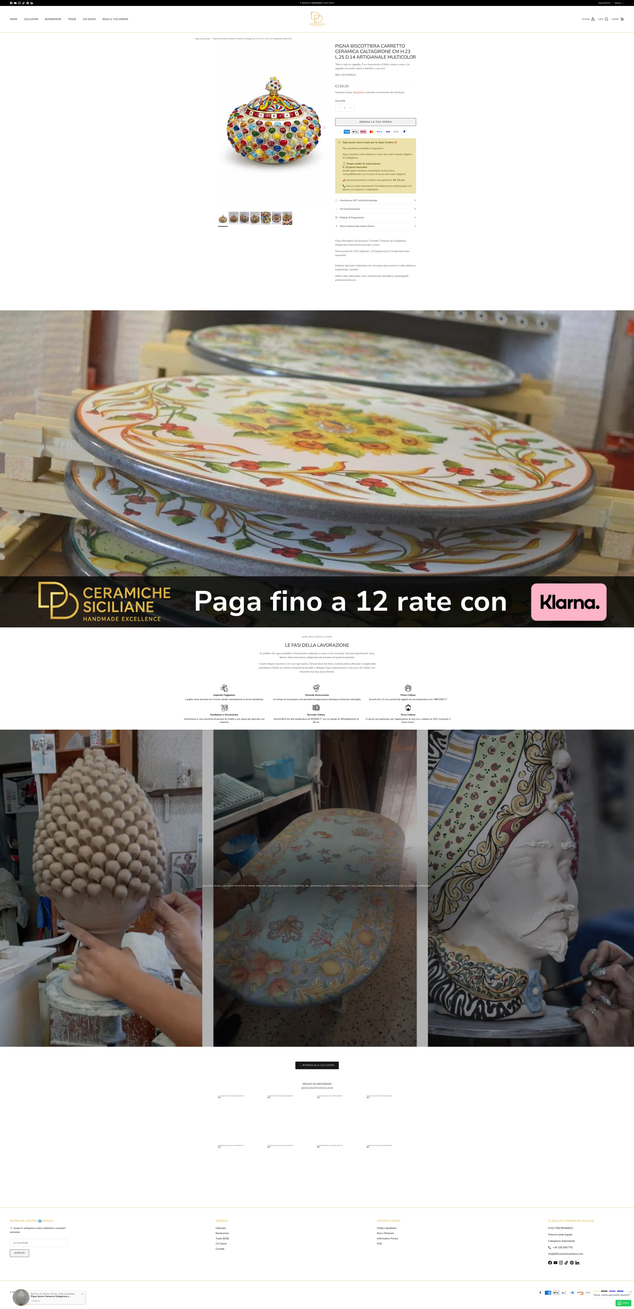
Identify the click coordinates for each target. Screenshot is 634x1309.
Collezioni (221, 1228)
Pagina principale (202, 38)
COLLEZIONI (31, 19)
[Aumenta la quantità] (351, 107)
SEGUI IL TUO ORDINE (115, 19)
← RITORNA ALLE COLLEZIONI (317, 1065)
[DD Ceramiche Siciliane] (317, 19)
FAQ (379, 1243)
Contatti (220, 1249)
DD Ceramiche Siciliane (27, 1292)
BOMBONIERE (53, 19)
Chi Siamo (221, 1243)
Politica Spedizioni (387, 1228)
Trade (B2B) (222, 1238)
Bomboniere (222, 1233)
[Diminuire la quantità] (338, 107)
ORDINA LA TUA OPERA (375, 122)
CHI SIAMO (89, 19)
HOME (13, 19)
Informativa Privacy (387, 1238)
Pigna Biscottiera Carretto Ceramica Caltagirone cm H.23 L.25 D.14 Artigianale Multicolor (252, 38)
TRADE (72, 19)
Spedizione (359, 92)
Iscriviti (19, 1253)
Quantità (340, 100)
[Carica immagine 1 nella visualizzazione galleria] (273, 125)
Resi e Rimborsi (385, 1233)
